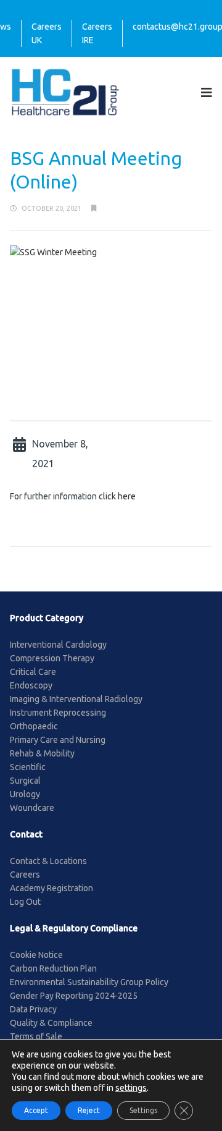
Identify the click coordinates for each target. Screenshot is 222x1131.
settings (131, 1088)
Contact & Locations (48, 861)
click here (117, 496)
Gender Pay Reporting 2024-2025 (74, 996)
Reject (89, 1110)
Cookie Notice (36, 955)
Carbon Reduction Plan (53, 968)
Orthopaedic (34, 726)
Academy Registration (51, 888)
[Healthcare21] (65, 91)
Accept (36, 1110)
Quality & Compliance (51, 1023)
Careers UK (46, 33)
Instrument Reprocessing (58, 713)
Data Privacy (33, 1009)
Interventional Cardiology (58, 645)
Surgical (25, 781)
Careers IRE (97, 33)
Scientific (28, 767)
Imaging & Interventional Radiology (76, 699)
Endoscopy (31, 685)
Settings (143, 1110)
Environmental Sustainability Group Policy (89, 982)
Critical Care (33, 672)
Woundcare (32, 808)
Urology (25, 794)
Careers (25, 874)
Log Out (25, 902)
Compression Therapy (52, 658)
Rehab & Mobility (42, 753)
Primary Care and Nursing (57, 740)
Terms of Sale (36, 1036)
